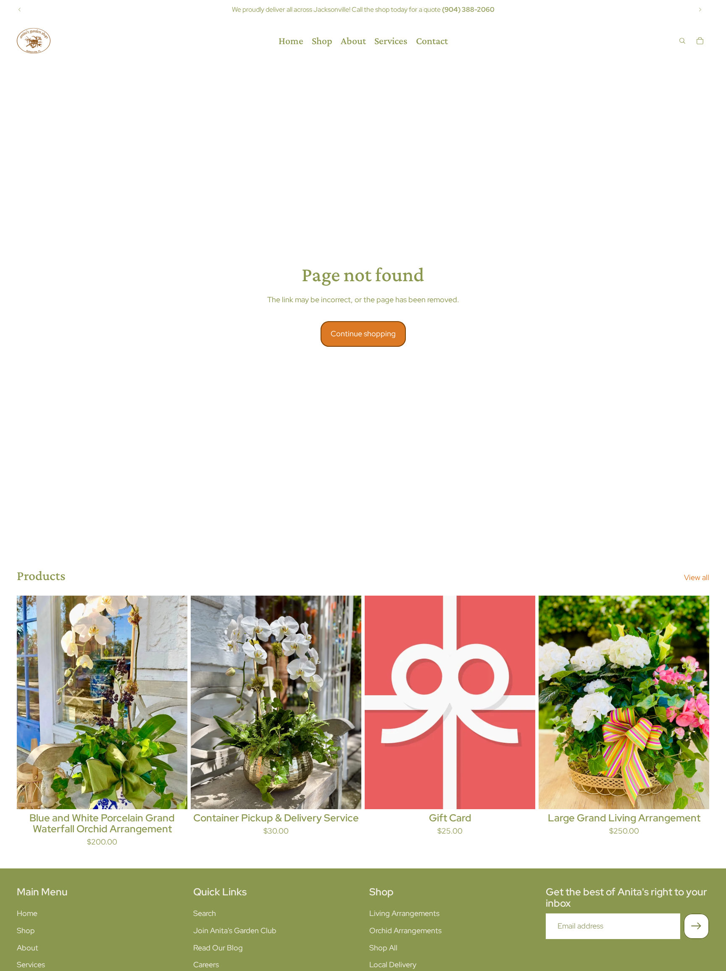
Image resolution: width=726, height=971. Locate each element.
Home (27, 913)
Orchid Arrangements (405, 930)
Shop (26, 930)
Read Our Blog (218, 948)
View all (696, 577)
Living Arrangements (404, 913)
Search (204, 913)
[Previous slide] (20, 9)
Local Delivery (392, 964)
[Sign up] (696, 926)
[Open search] (682, 41)
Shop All (383, 948)
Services (31, 964)
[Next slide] (700, 9)
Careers (206, 964)
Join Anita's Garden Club (234, 930)
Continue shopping (363, 333)
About (27, 948)
